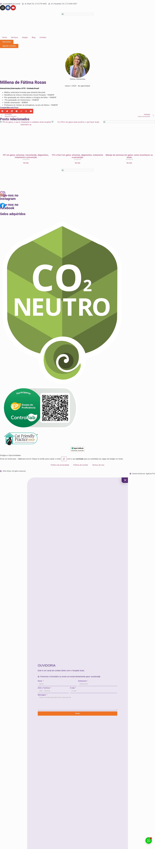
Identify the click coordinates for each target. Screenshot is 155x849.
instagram (8, 199)
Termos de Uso (98, 465)
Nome (40, 681)
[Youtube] (13, 7)
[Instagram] (2, 7)
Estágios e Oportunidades (10, 455)
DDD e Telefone (44, 688)
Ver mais (26, 163)
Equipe (25, 37)
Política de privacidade (60, 465)
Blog (33, 37)
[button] (2, 111)
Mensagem (42, 695)
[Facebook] (8, 7)
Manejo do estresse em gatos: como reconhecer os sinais (129, 156)
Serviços (14, 37)
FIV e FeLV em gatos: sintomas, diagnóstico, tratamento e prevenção (77, 156)
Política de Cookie (80, 465)
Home (4, 37)
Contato (43, 37)
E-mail (72, 688)
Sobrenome (82, 681)
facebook (7, 208)
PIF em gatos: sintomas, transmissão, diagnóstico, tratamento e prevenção (26, 156)
